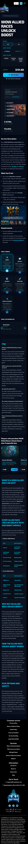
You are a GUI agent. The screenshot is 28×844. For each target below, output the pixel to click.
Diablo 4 (13, 761)
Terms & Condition (13, 735)
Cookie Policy (13, 732)
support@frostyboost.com (14, 785)
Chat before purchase (14, 78)
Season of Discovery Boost (13, 758)
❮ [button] (1, 222)
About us (13, 771)
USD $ (3, 8)
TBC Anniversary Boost (13, 752)
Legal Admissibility (13, 742)
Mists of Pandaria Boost (13, 749)
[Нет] (25, 839)
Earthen (14, 166)
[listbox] (13, 51)
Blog (13, 778)
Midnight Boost (13, 755)
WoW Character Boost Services (11, 15)
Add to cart (14, 75)
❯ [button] (25, 222)
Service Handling (13, 738)
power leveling (18, 240)
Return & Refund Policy (13, 729)
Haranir (21, 166)
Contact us (13, 768)
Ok (13, 841)
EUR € (3, 11)
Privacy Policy (13, 726)
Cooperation (13, 774)
